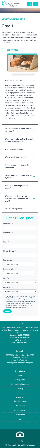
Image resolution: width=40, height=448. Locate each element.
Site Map (20, 389)
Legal (20, 375)
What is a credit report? (14, 80)
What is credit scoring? (14, 149)
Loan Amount (8, 260)
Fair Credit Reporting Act (15, 209)
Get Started (12, 50)
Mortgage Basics (20, 410)
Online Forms (20, 415)
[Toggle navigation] (35, 4)
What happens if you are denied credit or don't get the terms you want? (18, 198)
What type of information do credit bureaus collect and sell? (19, 140)
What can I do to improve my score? (16, 187)
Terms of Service (31, 298)
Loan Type (7, 278)
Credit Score (8, 287)
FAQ (20, 419)
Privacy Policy (12, 300)
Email (6, 242)
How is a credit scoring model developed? (17, 166)
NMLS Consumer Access (20, 343)
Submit (7, 311)
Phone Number (9, 251)
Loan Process (20, 406)
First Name (8, 224)
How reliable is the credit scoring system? (18, 176)
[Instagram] (22, 441)
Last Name (8, 233)
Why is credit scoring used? (16, 157)
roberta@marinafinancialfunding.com (20, 363)
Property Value (9, 269)
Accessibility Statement (20, 384)
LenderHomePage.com (26, 445)
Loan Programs (20, 401)
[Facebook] (18, 441)
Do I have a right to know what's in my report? (18, 130)
